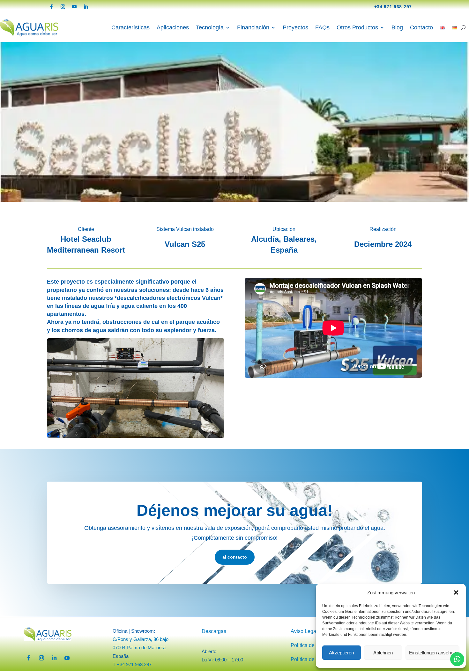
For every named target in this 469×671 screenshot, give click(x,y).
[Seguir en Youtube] (74, 6)
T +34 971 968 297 (132, 664)
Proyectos (295, 27)
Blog (397, 27)
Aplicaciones (173, 27)
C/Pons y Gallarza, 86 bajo (140, 639)
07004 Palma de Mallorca (139, 647)
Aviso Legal (304, 631)
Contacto (421, 27)
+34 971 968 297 (393, 6)
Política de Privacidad (315, 645)
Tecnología (210, 27)
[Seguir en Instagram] (62, 6)
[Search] (463, 27)
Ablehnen (383, 652)
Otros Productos (357, 27)
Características (130, 27)
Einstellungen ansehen (432, 652)
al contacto (234, 557)
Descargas (214, 631)
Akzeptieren (341, 652)
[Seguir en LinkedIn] (85, 6)
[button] (456, 592)
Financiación (253, 27)
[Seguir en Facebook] (51, 6)
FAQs (322, 27)
